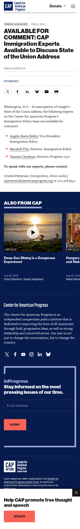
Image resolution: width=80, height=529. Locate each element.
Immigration (11, 80)
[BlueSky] (48, 354)
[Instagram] (31, 354)
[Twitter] (7, 354)
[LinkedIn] (40, 354)
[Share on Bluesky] (37, 92)
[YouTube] (23, 354)
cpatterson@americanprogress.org (28, 180)
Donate (56, 6)
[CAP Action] (17, 466)
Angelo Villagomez (33, 279)
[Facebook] (15, 354)
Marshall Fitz (19, 149)
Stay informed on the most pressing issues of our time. (33, 386)
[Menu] (73, 6)
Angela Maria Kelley (24, 136)
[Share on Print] (56, 92)
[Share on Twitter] (8, 92)
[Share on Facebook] (17, 92)
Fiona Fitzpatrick (13, 279)
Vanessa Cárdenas (22, 156)
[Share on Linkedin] (27, 92)
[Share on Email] (46, 92)
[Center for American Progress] (9, 6)
